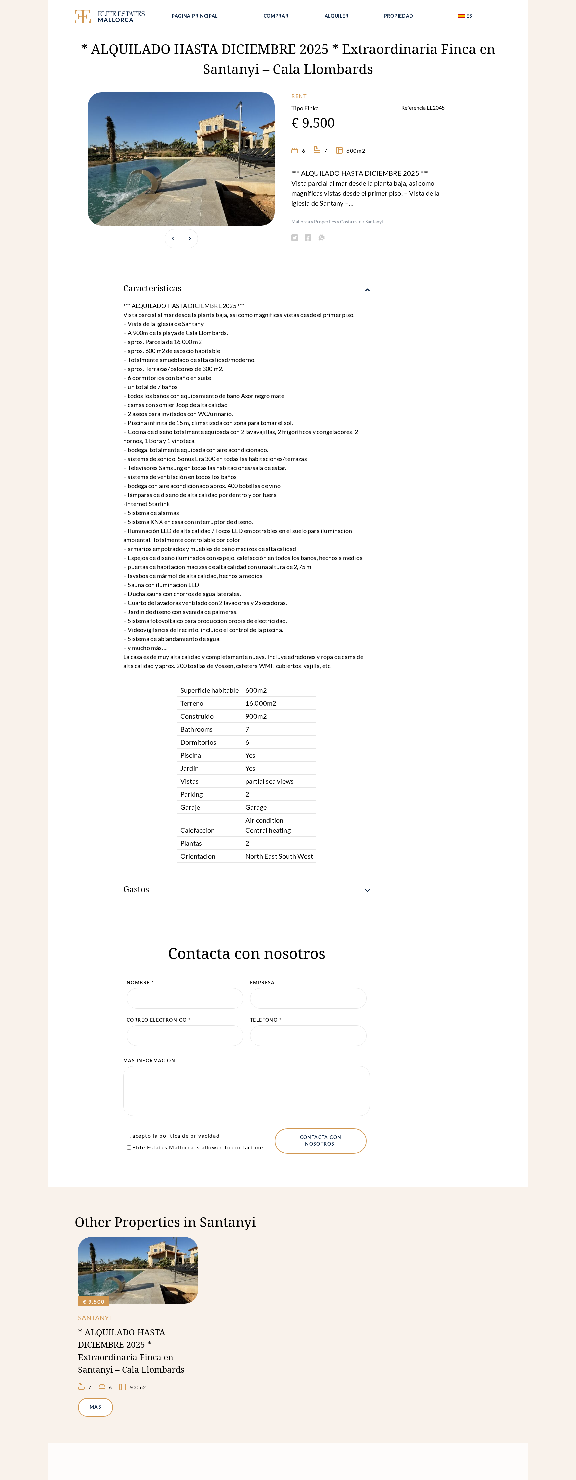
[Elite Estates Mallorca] (117, 18)
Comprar (276, 16)
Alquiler (337, 16)
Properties (325, 221)
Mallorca (300, 221)
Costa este (350, 221)
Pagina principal (195, 16)
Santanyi (374, 221)
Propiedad (398, 16)
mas (95, 1407)
